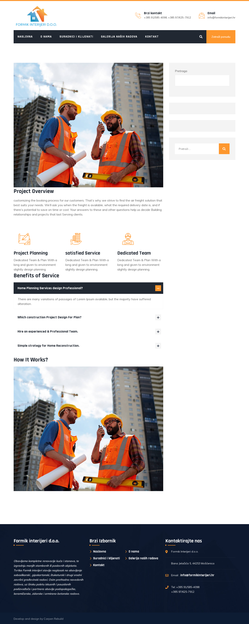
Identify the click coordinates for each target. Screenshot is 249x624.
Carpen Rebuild (53, 619)
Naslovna (25, 37)
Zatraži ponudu (220, 36)
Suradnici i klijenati (76, 37)
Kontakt (152, 37)
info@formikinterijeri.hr (221, 17)
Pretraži (223, 80)
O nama (46, 37)
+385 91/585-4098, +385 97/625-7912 (167, 17)
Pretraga (181, 71)
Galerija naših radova (119, 37)
